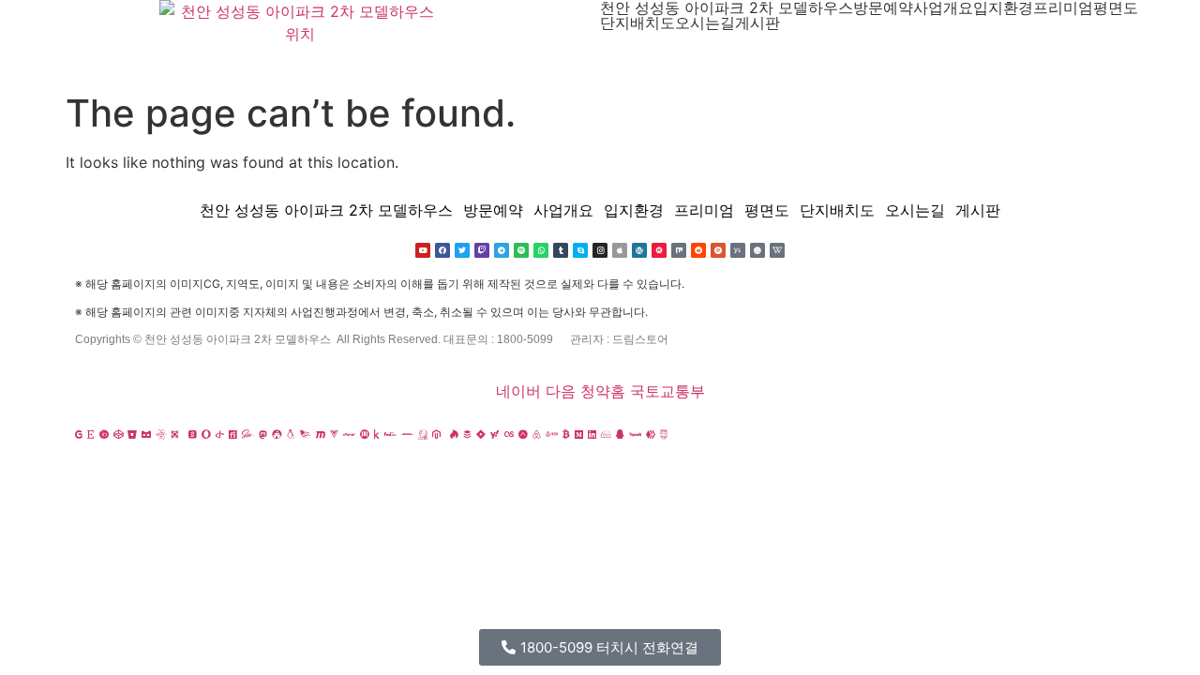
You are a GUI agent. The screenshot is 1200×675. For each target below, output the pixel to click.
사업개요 (943, 7)
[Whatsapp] (540, 250)
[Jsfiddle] (606, 434)
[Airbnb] (536, 434)
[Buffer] (467, 434)
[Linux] (290, 434)
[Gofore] (78, 434)
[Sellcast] (192, 434)
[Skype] (580, 250)
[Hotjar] (454, 434)
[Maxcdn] (320, 434)
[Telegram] (501, 250)
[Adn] (523, 434)
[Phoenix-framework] (305, 434)
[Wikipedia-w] (777, 250)
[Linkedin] (592, 434)
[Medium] (579, 434)
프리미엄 (1063, 7)
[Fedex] (390, 434)
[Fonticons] (233, 434)
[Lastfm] (509, 434)
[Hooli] (635, 434)
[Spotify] (521, 250)
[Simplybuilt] (146, 434)
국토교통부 (667, 391)
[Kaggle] (377, 434)
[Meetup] (659, 250)
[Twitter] (462, 250)
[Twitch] (481, 250)
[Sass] (248, 434)
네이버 (518, 391)
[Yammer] (737, 250)
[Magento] (436, 434)
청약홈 (602, 391)
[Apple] (619, 250)
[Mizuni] (364, 434)
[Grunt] (664, 434)
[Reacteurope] (161, 434)
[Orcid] (104, 434)
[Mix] (678, 250)
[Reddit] (698, 250)
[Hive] (650, 434)
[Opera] (206, 434)
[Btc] (566, 434)
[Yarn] (757, 250)
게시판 (757, 22)
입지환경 (1003, 7)
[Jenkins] (423, 434)
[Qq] (620, 434)
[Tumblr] (560, 250)
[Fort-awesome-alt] (276, 434)
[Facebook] (442, 250)
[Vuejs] (334, 434)
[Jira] (481, 434)
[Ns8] (552, 434)
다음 (561, 391)
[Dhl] (407, 434)
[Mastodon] (263, 434)
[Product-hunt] (718, 250)
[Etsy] (91, 434)
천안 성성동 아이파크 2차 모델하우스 (726, 7)
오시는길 (705, 22)
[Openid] (220, 434)
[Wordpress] (639, 250)
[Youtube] (422, 250)
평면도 (1115, 7)
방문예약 (883, 7)
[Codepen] (118, 434)
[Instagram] (600, 250)
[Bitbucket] (132, 434)
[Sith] (175, 434)
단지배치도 (637, 22)
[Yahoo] (495, 434)
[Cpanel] (349, 434)
